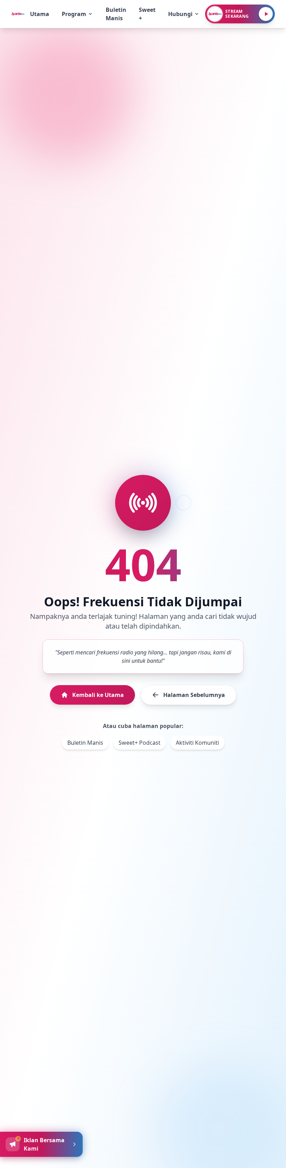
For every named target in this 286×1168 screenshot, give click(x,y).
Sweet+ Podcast (139, 742)
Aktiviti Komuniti (197, 742)
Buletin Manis (85, 742)
